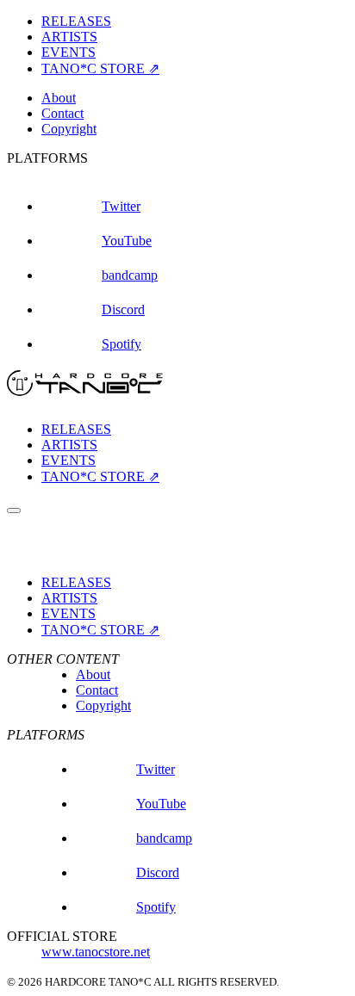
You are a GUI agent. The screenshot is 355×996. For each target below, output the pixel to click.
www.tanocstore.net (95, 951)
